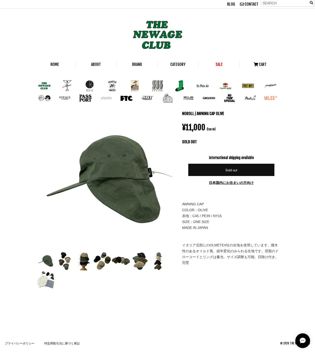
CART (262, 64)
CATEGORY (178, 64)
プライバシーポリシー (19, 343)
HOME (54, 64)
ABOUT (96, 64)
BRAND (137, 64)
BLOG (231, 4)
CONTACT (251, 4)
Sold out (231, 170)
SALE (219, 64)
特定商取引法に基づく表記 (62, 343)
